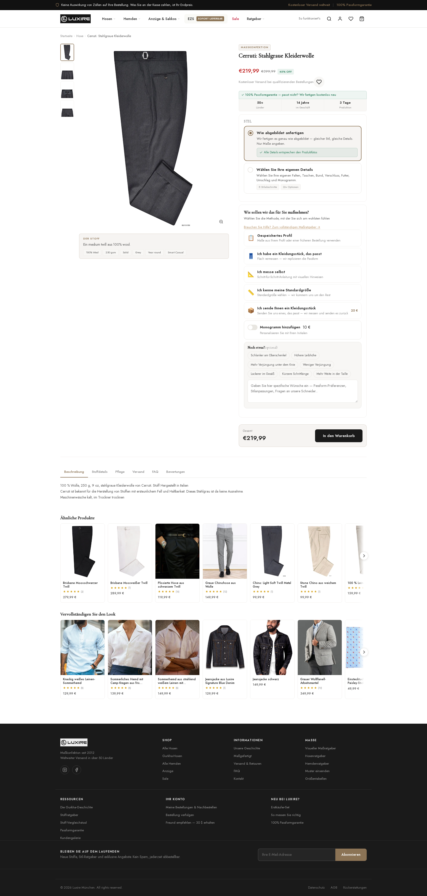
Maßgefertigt (243, 756)
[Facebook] (76, 769)
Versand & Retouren (247, 763)
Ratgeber (254, 18)
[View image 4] (67, 108)
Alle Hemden (171, 763)
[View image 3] (67, 90)
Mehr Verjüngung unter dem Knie (273, 364)
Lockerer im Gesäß (262, 374)
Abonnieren (351, 854)
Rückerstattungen (355, 887)
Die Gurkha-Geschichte (76, 807)
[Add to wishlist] (319, 82)
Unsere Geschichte (247, 748)
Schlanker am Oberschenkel (268, 355)
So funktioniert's (309, 18)
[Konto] (340, 19)
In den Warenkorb (339, 435)
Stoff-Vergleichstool (73, 822)
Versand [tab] (138, 471)
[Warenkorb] (362, 19)
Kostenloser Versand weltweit (309, 4)
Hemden (130, 18)
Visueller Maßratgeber (320, 748)
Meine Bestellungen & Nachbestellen (191, 807)
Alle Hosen (169, 748)
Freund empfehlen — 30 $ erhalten (190, 822)
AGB (334, 887)
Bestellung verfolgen (180, 815)
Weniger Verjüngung (317, 364)
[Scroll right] (364, 556)
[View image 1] (67, 52)
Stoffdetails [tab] (99, 471)
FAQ (237, 771)
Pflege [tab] (120, 471)
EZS (205, 18)
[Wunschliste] (351, 19)
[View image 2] (67, 71)
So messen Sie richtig (286, 815)
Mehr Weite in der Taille (332, 374)
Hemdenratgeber (317, 763)
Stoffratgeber (69, 815)
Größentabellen (316, 778)
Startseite (66, 36)
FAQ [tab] (155, 471)
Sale (235, 18)
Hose (79, 36)
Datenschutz (316, 887)
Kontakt (239, 778)
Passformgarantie (72, 830)
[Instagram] (64, 769)
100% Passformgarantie (354, 4)
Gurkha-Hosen (172, 756)
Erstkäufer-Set (280, 807)
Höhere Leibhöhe (305, 355)
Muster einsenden (317, 771)
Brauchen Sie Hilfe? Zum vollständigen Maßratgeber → (282, 227)
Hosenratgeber (315, 756)
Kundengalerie (70, 838)
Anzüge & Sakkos (162, 18)
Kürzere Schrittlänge (295, 374)
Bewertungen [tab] (175, 471)
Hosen (107, 18)
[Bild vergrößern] (221, 223)
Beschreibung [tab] (74, 471)
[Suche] (329, 19)
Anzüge (167, 771)
